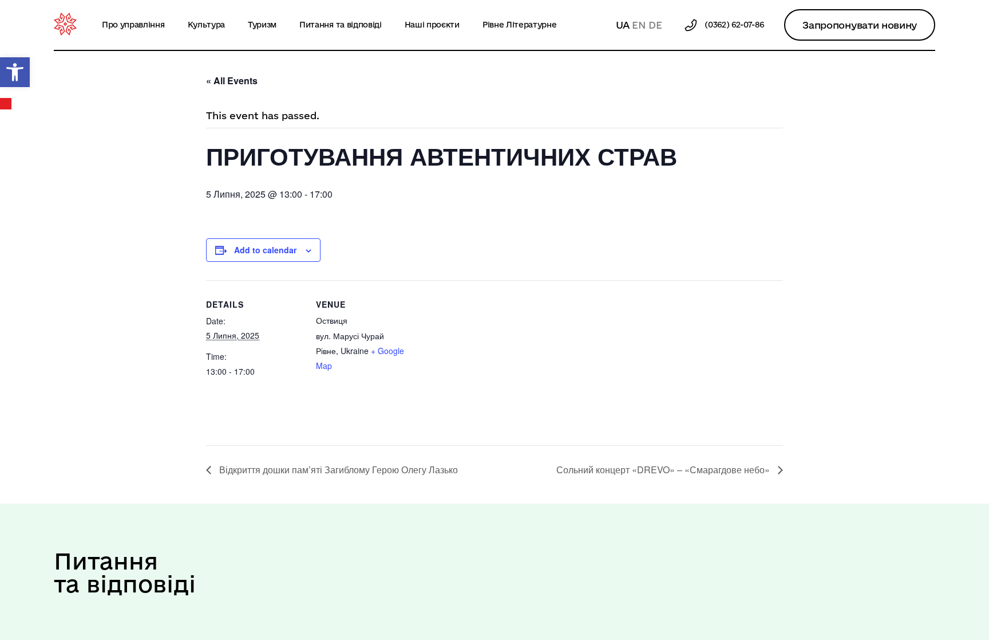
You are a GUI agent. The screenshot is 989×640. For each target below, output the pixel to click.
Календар (6, 104)
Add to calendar (265, 250)
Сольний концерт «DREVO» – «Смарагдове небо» (664, 469)
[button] (15, 72)
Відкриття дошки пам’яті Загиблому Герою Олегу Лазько (337, 469)
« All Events (232, 80)
